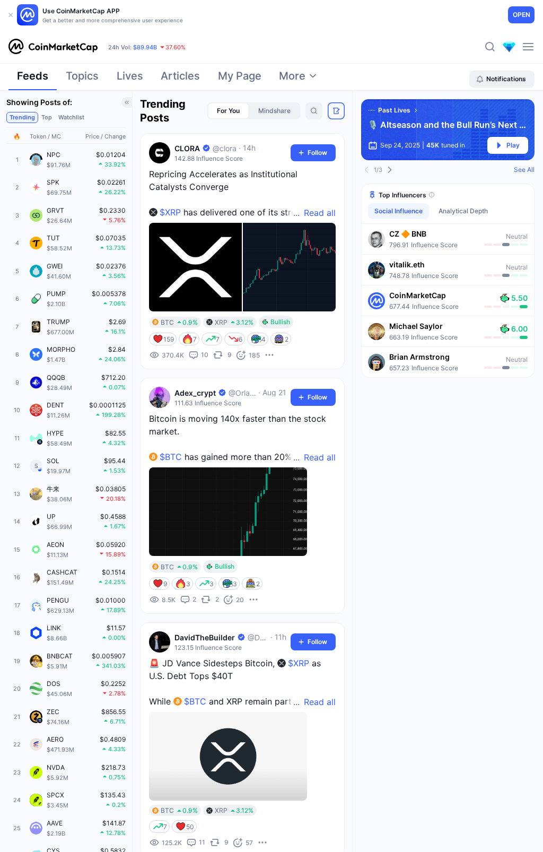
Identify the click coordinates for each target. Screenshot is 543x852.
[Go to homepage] (53, 47)
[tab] (32, 79)
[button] (448, 238)
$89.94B (145, 47)
